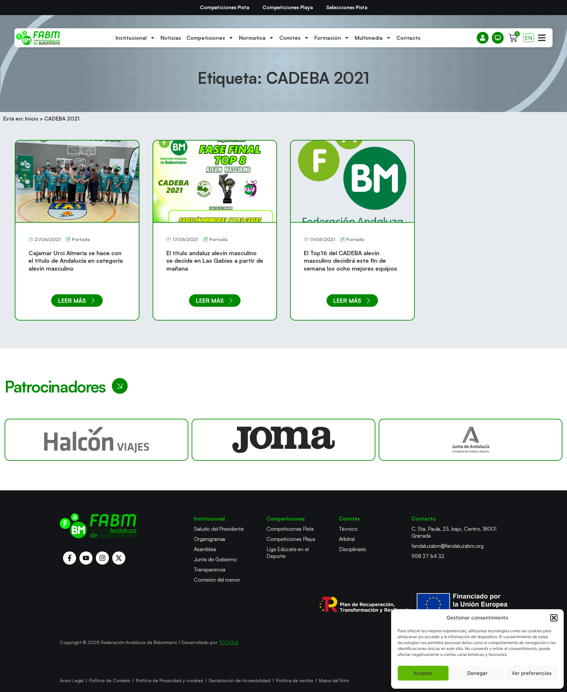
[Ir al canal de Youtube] (86, 558)
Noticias (170, 37)
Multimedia (369, 37)
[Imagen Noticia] (77, 181)
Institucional (131, 37)
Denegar (477, 673)
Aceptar (423, 673)
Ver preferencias (532, 673)
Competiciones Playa (287, 7)
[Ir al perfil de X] (118, 558)
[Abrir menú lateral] (541, 37)
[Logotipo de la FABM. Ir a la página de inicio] (38, 38)
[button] (554, 617)
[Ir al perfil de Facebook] (69, 558)
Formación (327, 37)
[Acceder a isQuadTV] (498, 38)
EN (528, 37)
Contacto (408, 37)
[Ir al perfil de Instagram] (102, 558)
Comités (290, 37)
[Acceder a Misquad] (483, 38)
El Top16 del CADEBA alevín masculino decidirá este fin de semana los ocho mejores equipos (350, 260)
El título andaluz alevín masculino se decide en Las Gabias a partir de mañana (214, 260)
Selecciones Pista (347, 7)
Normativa (252, 37)
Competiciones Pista (224, 7)
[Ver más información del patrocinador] (96, 440)
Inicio (31, 118)
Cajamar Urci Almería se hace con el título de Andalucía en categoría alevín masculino (76, 260)
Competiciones (205, 37)
